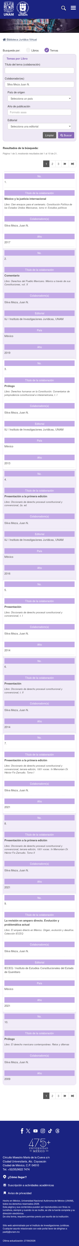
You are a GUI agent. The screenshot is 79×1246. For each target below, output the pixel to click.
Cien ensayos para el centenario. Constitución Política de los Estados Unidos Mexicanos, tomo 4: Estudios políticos (38, 206)
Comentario (11, 275)
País (39, 330)
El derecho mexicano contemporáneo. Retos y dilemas (40, 1044)
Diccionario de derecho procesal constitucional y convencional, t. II (33, 690)
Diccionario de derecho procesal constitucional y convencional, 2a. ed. (33, 503)
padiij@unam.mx (11, 1231)
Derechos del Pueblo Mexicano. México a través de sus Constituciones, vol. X (37, 282)
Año (39, 236)
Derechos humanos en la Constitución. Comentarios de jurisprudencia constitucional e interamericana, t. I (37, 393)
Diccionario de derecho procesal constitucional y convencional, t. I (33, 614)
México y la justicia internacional (25, 199)
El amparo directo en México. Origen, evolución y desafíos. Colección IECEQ (39, 931)
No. (39, 176)
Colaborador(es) (14, 78)
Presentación (12, 607)
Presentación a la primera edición (25, 496)
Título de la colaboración (39, 193)
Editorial (12, 120)
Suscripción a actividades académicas (31, 1185)
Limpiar (49, 135)
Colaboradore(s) (39, 219)
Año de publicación (19, 106)
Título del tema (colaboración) (22, 64)
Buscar (67, 135)
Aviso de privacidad (19, 1193)
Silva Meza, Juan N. (16, 412)
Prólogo (9, 386)
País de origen (16, 92)
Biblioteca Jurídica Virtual (21, 39)
